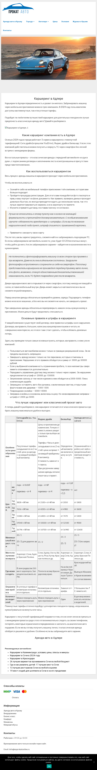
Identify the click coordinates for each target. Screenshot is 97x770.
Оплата (15, 697)
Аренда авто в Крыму (12, 21)
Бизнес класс (9, 716)
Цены (55, 21)
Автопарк (42, 21)
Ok (49, 766)
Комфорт (7, 719)
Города (29, 21)
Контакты (7, 30)
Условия (65, 21)
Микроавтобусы (11, 725)
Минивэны (8, 722)
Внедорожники (10, 713)
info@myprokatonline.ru (19, 749)
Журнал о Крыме (80, 21)
